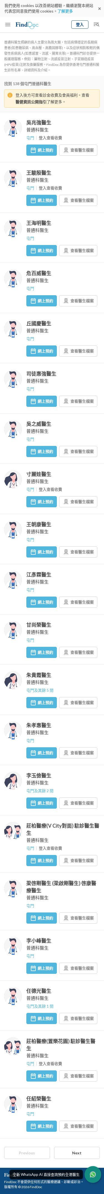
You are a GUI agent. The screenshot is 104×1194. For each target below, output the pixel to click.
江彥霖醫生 (38, 574)
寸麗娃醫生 (38, 474)
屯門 (30, 137)
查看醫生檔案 (82, 150)
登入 (80, 24)
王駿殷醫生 (38, 173)
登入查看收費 (50, 137)
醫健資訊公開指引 (31, 101)
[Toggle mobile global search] (96, 24)
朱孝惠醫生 (38, 725)
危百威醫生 (38, 273)
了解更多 (65, 11)
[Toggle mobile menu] (8, 24)
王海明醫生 (38, 223)
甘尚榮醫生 (38, 625)
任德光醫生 (38, 991)
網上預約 (45, 150)
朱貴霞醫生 (38, 675)
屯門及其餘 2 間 (40, 790)
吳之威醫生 (38, 424)
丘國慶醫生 (38, 323)
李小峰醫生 (38, 941)
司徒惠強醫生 (41, 374)
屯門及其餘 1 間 (40, 1006)
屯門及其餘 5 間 (40, 690)
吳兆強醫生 (38, 122)
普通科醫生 (37, 129)
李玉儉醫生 (38, 775)
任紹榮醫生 (38, 1098)
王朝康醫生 (38, 524)
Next (77, 1152)
